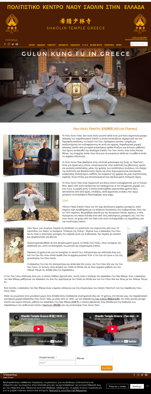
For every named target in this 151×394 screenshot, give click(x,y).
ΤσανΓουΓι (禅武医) (51, 304)
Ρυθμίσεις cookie (117, 386)
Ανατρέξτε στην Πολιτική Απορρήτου (68, 390)
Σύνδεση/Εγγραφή (11, 40)
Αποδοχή (137, 386)
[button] (41, 43)
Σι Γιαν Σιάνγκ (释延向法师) (106, 298)
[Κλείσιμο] (147, 386)
